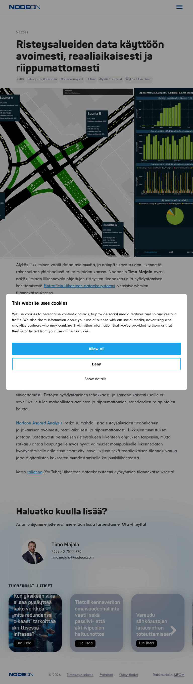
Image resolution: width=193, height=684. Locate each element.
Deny (96, 365)
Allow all (96, 349)
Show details (96, 379)
